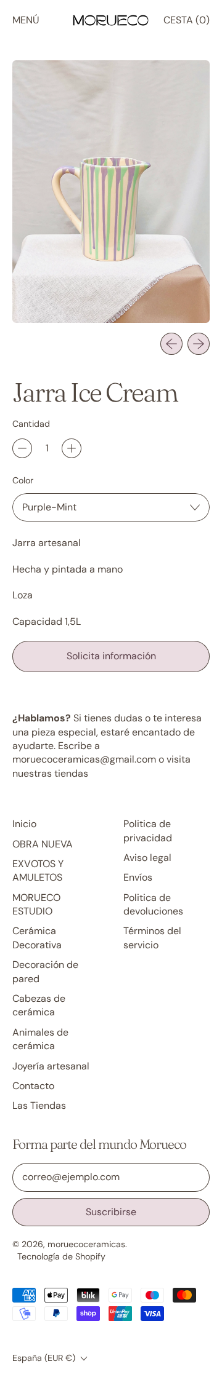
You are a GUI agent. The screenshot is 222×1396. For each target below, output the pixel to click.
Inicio (24, 823)
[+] (71, 448)
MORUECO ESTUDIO (36, 904)
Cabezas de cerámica (38, 1005)
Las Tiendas (39, 1105)
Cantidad (31, 423)
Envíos (137, 877)
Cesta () (186, 23)
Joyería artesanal (50, 1066)
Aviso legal (147, 857)
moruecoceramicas (86, 1244)
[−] (22, 448)
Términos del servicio (152, 937)
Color (22, 480)
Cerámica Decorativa (37, 937)
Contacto (33, 1085)
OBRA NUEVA (42, 844)
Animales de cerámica (40, 1039)
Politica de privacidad (147, 830)
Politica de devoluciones (153, 904)
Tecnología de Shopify (61, 1256)
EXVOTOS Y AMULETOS (38, 870)
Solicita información (111, 655)
